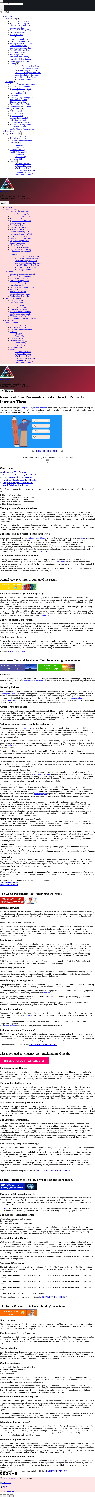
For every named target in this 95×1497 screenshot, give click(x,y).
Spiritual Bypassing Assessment (22, 274)
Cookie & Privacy (17, 340)
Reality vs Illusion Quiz (19, 283)
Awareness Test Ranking (19, 247)
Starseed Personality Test (19, 229)
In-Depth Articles (16, 301)
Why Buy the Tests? (23, 356)
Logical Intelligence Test (19, 241)
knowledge (60, 562)
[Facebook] (1, 1474)
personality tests (28, 728)
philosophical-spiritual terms (35, 538)
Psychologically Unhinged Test (22, 287)
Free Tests (9, 272)
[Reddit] (10, 1474)
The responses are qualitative (35, 681)
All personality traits (8, 1026)
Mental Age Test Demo (24, 269)
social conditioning (15, 745)
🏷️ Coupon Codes (7, 1491)
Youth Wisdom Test (17, 243)
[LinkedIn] (7, 1474)
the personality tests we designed (34, 408)
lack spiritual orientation (41, 774)
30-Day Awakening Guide (20, 314)
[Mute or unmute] (47, 462)
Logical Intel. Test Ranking (20, 249)
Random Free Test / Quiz (20, 294)
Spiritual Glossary (17, 305)
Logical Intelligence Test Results (18, 482)
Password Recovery (17, 338)
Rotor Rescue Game (23, 363)
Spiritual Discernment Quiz (20, 276)
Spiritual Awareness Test (19, 212)
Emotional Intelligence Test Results (19, 480)
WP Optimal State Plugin (24, 360)
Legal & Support (11, 323)
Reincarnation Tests (17, 223)
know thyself (43, 551)
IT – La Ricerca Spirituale (25, 358)
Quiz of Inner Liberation (19, 227)
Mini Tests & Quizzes (18, 289)
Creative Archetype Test (19, 281)
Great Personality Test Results (17, 477)
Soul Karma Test (16, 225)
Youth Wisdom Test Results (16, 485)
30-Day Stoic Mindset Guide (21, 316)
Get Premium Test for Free (20, 252)
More (12, 349)
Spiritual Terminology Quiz (20, 278)
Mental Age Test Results (14, 472)
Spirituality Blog (16, 303)
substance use (45, 615)
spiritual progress (40, 794)
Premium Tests (10, 210)
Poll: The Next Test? (23, 352)
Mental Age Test (16, 245)
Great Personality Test (18, 236)
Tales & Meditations (13, 320)
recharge (46, 993)
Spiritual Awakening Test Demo (27, 258)
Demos (12, 254)
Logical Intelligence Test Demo (27, 265)
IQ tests (3, 1208)
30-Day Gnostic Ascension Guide (23, 318)
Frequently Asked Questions (21, 329)
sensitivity (29, 1015)
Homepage (9, 207)
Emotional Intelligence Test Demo (28, 263)
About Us (19, 334)
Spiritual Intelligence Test (20, 216)
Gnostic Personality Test (19, 232)
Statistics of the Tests (23, 354)
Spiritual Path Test (17, 218)
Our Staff (13, 332)
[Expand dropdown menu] (18, 210)
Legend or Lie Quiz (17, 285)
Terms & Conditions (18, 327)
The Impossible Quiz (18, 292)
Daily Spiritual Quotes (18, 309)
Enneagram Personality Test (21, 234)
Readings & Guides (12, 298)
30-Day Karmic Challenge (20, 312)
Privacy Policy (20, 345)
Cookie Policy (20, 343)
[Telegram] (13, 1474)
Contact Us (19, 336)
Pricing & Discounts (18, 325)
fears (83, 538)
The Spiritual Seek (7, 192)
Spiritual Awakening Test (20, 214)
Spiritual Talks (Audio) (19, 307)
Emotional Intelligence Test (20, 238)
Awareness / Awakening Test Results (20, 475)
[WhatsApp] (16, 1474)
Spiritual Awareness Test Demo (27, 256)
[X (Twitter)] (4, 1474)
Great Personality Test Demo (26, 261)
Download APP (16, 347)
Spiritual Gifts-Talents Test (20, 221)
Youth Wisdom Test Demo (25, 267)
